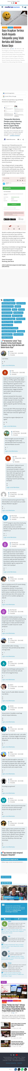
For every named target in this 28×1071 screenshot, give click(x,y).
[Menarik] (3, 361)
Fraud (21, 52)
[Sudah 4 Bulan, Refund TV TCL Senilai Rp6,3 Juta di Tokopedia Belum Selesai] (6, 1023)
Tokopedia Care (5, 62)
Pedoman (23, 1057)
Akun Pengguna (5, 50)
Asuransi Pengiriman (13, 50)
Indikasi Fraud (15, 54)
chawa (12, 48)
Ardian (9, 921)
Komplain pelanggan (13, 56)
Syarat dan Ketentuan (15, 60)
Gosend (3, 54)
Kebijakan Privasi (16, 1057)
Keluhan (15, 1000)
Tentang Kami (21, 1058)
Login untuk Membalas (8, 365)
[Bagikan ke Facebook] (15, 1069)
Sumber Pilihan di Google (10, 96)
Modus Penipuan (5, 58)
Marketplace (20, 56)
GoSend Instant (9, 54)
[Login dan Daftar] (25, 7)
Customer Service (5, 52)
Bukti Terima (21, 50)
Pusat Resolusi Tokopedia (10, 328)
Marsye (9, 963)
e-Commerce (16, 52)
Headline (10, 1000)
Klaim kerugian (5, 56)
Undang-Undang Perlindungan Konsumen (13, 911)
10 (21, 1038)
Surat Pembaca (17, 27)
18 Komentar (19, 48)
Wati (9, 936)
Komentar (8, 919)
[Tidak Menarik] (3, 363)
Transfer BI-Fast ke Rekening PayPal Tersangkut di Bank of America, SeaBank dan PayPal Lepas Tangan (12, 974)
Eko (9, 951)
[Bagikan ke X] (19, 1069)
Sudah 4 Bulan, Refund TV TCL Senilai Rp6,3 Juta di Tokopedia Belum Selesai (18, 1025)
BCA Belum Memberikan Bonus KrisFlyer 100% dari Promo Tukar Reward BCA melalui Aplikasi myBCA (12, 946)
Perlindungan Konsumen (10, 1058)
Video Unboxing (18, 62)
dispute (11, 52)
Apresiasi (5, 27)
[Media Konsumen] (12, 7)
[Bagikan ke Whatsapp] (22, 1069)
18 (9, 1069)
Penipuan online (17, 58)
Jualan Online (21, 54)
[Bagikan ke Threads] (25, 1069)
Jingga (13, 1012)
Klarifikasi (10, 27)
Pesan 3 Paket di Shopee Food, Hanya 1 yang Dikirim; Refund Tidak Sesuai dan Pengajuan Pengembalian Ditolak (13, 931)
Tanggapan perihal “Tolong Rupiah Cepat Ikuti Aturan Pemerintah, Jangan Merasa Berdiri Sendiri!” (13, 958)
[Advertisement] (14, 77)
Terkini (21, 919)
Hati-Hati (4, 1000)
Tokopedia (22, 60)
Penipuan (11, 58)
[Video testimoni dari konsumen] (14, 892)
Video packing (12, 62)
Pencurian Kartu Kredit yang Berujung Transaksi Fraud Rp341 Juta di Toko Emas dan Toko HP (17, 1043)
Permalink (12, 355)
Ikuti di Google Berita (9, 93)
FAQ (16, 1058)
